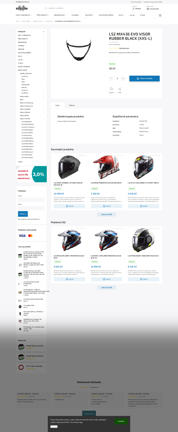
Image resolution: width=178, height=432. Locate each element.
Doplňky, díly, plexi (26, 73)
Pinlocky (24, 87)
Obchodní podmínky (136, 2)
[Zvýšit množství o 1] (123, 78)
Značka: (114, 44)
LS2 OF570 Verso (27, 136)
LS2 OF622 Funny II (27, 158)
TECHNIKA (21, 46)
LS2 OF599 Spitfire (27, 138)
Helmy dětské (24, 116)
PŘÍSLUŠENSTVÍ (23, 39)
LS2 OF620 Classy (27, 155)
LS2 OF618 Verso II (27, 152)
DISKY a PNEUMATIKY (24, 35)
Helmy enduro (24, 96)
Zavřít (156, 96)
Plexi (23, 79)
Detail (71, 206)
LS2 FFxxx (25, 90)
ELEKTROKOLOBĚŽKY (24, 53)
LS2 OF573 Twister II (28, 127)
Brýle (21, 100)
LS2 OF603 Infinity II (28, 141)
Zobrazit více (89, 414)
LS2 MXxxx (25, 93)
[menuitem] (25, 15)
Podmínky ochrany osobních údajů (153, 2)
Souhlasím (121, 421)
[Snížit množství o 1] (111, 78)
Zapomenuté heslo (34, 219)
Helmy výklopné (25, 112)
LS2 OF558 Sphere (27, 130)
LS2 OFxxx (25, 76)
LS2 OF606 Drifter (27, 149)
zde (81, 422)
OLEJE (20, 56)
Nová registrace (23, 219)
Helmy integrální (25, 109)
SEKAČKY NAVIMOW (24, 67)
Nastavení (54, 427)
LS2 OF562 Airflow (27, 144)
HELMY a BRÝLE (22, 70)
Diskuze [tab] (72, 105)
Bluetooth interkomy (26, 103)
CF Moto (20, 63)
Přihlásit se (23, 214)
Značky (20, 162)
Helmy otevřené (25, 119)
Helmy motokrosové (26, 106)
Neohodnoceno (124, 48)
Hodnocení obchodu (89, 382)
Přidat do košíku (146, 78)
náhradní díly (25, 85)
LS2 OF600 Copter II (28, 147)
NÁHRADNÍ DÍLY (22, 42)
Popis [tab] (58, 105)
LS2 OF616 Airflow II (28, 124)
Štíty (23, 82)
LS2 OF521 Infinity (27, 133)
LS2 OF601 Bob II (27, 122)
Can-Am (20, 60)
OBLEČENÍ (21, 49)
